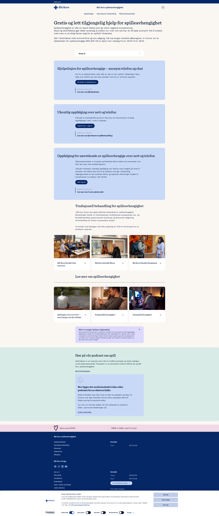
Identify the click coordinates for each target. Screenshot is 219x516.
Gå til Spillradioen (82, 371)
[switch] (88, 512)
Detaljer (129, 512)
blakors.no (57, 2)
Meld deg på (81, 182)
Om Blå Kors (58, 478)
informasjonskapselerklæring (80, 505)
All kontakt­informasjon (120, 483)
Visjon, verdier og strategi (62, 484)
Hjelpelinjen (89, 14)
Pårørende (57, 448)
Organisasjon (58, 481)
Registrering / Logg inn (85, 126)
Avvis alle (166, 505)
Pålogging (57, 454)
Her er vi (57, 472)
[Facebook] (55, 467)
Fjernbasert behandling (106, 14)
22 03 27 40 (133, 475)
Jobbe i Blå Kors (59, 488)
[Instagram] (58, 467)
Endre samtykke (84, 412)
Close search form (163, 7)
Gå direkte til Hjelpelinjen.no (86, 82)
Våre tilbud (57, 475)
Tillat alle (165, 495)
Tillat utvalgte (166, 500)
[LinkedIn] (62, 467)
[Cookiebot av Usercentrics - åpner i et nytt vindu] (50, 512)
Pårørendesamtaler (127, 14)
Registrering (58, 451)
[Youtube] (66, 467)
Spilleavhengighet (60, 442)
